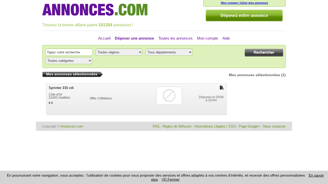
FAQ (156, 126)
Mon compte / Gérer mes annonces (244, 2)
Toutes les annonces (175, 38)
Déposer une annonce (134, 38)
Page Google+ (249, 126)
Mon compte (207, 38)
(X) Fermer (171, 179)
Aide (226, 38)
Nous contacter (274, 126)
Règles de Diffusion (176, 126)
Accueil (104, 38)
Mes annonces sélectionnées (254, 75)
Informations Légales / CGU (215, 126)
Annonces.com (72, 126)
